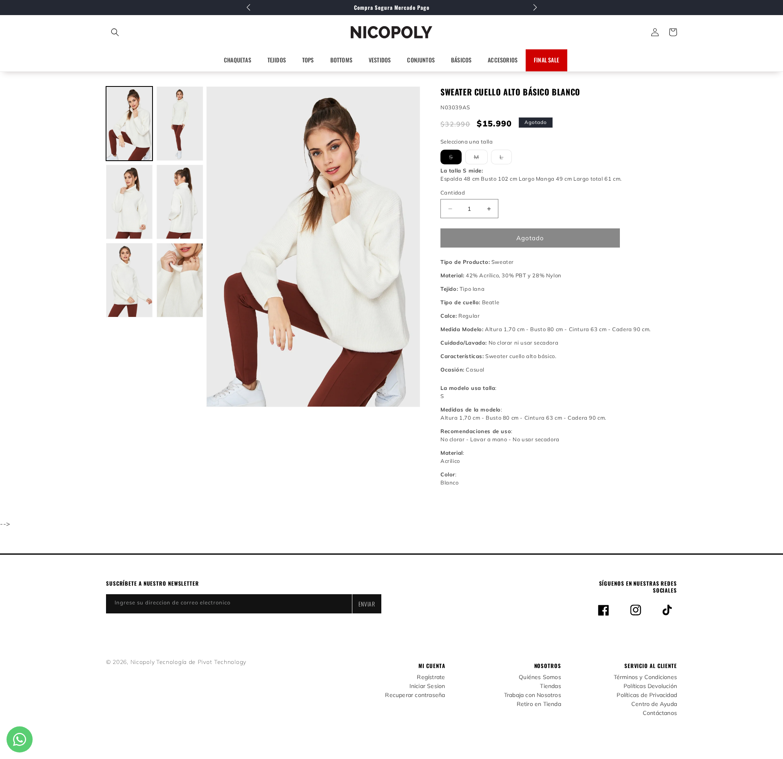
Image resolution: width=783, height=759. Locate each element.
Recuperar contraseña (415, 695)
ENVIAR (366, 604)
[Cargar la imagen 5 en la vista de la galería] (129, 280)
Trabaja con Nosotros (532, 695)
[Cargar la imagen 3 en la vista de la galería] (129, 202)
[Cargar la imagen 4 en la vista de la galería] (180, 202)
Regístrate (431, 677)
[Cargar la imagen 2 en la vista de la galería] (180, 123)
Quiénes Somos (540, 677)
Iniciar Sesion (427, 686)
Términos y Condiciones (645, 677)
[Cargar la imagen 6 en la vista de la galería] (180, 280)
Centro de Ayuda (654, 704)
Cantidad (452, 192)
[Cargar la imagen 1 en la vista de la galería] (129, 123)
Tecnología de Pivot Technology (201, 662)
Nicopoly (142, 662)
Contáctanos (660, 713)
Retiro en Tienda (539, 704)
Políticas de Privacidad (647, 695)
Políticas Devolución (650, 686)
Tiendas (550, 686)
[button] (151, 32)
